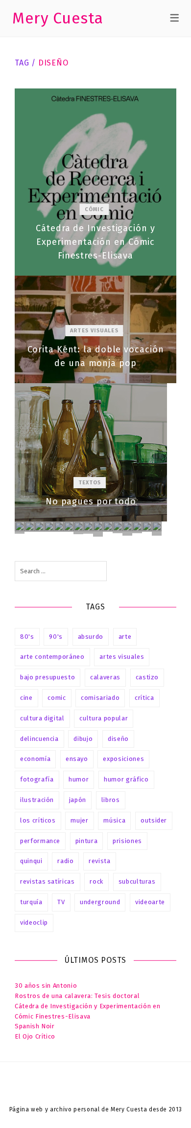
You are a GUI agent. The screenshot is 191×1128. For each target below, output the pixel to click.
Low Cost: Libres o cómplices (157, 528)
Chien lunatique (137, 527)
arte (125, 636)
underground (100, 902)
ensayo (77, 758)
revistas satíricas (47, 881)
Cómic (94, 209)
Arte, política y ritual (49, 526)
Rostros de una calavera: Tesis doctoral (77, 995)
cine (26, 697)
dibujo (83, 738)
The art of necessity (117, 527)
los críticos (38, 820)
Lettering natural (29, 526)
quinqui (31, 861)
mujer (79, 820)
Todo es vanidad (19, 527)
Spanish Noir (35, 1026)
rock (96, 881)
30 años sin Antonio (46, 985)
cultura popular (103, 718)
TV (61, 902)
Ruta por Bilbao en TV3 (147, 526)
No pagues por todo (91, 452)
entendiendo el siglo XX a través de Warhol (68, 526)
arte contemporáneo (52, 656)
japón (77, 799)
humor (79, 779)
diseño (118, 738)
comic (57, 697)
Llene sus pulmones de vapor (127, 528)
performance (40, 841)
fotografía (37, 779)
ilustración (37, 799)
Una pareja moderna (39, 526)
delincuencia (39, 738)
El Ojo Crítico (35, 1036)
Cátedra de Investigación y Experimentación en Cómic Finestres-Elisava (95, 182)
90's (56, 636)
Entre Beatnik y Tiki (88, 527)
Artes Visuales (94, 330)
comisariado (100, 697)
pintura (86, 841)
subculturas (137, 881)
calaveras (105, 677)
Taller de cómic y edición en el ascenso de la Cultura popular (98, 528)
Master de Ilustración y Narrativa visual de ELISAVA (108, 526)
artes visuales (121, 656)
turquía (31, 902)
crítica (144, 697)
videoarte (150, 902)
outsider (154, 820)
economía (35, 758)
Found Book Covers (78, 527)
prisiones (127, 841)
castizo (147, 677)
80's (27, 636)
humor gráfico (126, 779)
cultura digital (42, 718)
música (114, 820)
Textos (89, 482)
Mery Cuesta (57, 18)
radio (65, 861)
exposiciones (123, 758)
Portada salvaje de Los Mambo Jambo (59, 526)
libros (110, 799)
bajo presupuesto (47, 677)
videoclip (34, 922)
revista (100, 861)
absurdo (91, 636)
